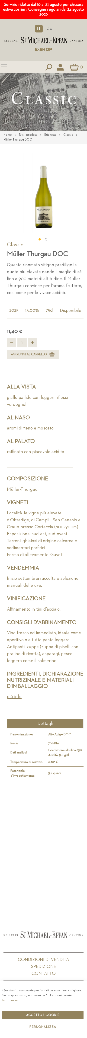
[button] (39, 28)
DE (49, 28)
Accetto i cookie (43, 1015)
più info (14, 696)
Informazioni (10, 1000)
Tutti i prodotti (28, 134)
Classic (68, 134)
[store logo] (43, 40)
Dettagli (45, 723)
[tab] (45, 723)
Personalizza (42, 1026)
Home (8, 134)
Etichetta (50, 134)
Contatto (44, 973)
